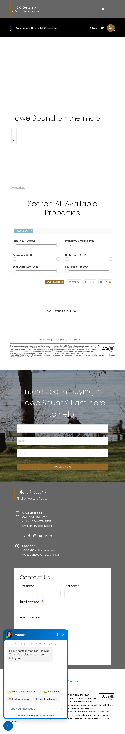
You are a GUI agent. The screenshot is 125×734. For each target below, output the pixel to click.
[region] (62, 158)
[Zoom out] (14, 136)
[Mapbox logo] (18, 188)
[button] (23, 535)
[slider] (14, 244)
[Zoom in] (14, 131)
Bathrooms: (76, 255)
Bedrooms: (23, 255)
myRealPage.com (69, 681)
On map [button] (72, 281)
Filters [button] (104, 281)
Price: (24, 240)
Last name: (72, 586)
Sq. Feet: (76, 266)
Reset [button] (88, 281)
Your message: (30, 617)
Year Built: (25, 266)
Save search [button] (53, 281)
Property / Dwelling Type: (80, 240)
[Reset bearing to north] (14, 140)
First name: (27, 586)
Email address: (30, 602)
